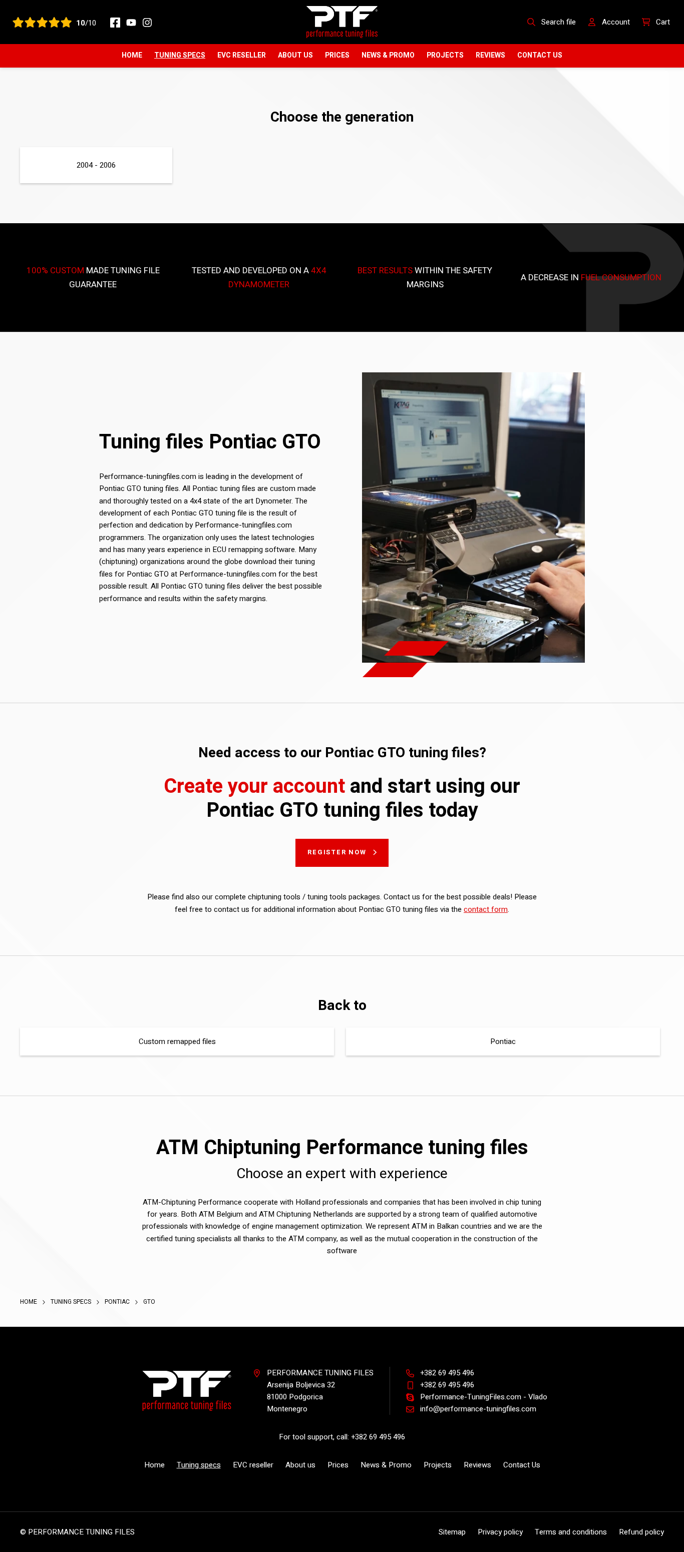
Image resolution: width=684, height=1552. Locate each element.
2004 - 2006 (96, 165)
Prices (337, 55)
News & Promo (388, 55)
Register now (337, 852)
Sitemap (452, 1531)
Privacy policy (500, 1531)
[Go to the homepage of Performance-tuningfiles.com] (341, 21)
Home (132, 55)
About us (295, 55)
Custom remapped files (177, 1041)
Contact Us (539, 55)
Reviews (490, 55)
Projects (445, 55)
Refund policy (641, 1531)
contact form (486, 909)
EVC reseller (241, 55)
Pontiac (503, 1041)
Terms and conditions (571, 1531)
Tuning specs (179, 55)
